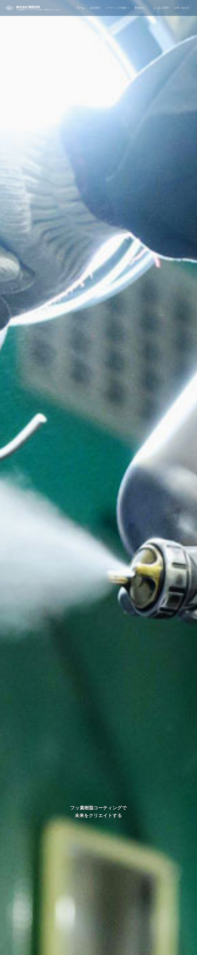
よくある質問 (161, 7)
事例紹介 (139, 7)
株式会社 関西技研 (28, 7)
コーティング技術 (115, 7)
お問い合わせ (181, 7)
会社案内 (95, 7)
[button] (127, 8)
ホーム (81, 7)
